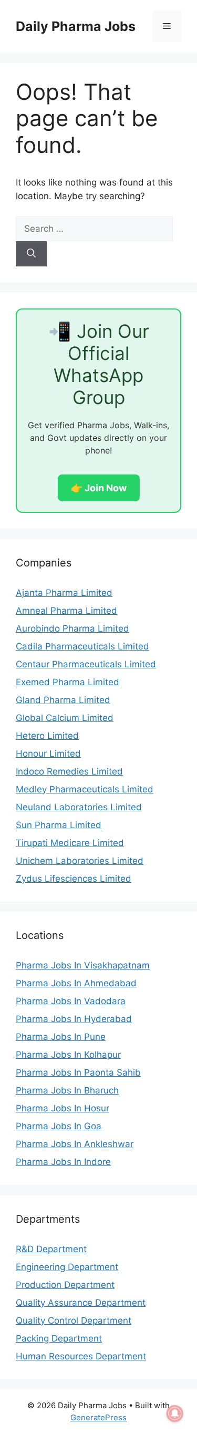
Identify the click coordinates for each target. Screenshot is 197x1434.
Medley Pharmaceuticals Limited (84, 789)
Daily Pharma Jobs (76, 26)
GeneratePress (98, 1417)
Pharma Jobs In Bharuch (67, 1090)
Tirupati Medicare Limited (70, 843)
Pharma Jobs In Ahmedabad (76, 983)
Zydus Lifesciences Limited (73, 878)
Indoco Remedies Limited (69, 771)
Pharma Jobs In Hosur (62, 1108)
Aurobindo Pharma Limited (72, 628)
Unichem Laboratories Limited (79, 860)
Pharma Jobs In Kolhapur (68, 1054)
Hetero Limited (47, 735)
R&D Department (51, 1249)
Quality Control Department (73, 1320)
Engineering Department (67, 1267)
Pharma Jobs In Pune (61, 1036)
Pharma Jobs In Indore (63, 1162)
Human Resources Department (81, 1356)
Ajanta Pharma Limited (64, 592)
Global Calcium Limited (64, 718)
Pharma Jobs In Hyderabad (74, 1019)
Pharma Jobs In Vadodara (71, 1001)
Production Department (65, 1285)
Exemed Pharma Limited (67, 682)
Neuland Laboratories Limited (79, 807)
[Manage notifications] (175, 1413)
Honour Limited (48, 753)
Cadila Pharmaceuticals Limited (82, 646)
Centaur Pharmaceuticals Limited (86, 664)
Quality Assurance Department (81, 1302)
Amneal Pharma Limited (66, 610)
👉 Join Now (99, 487)
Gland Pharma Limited (63, 700)
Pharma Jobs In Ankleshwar (74, 1144)
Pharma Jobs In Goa (58, 1126)
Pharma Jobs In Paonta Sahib (78, 1072)
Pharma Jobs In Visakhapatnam (83, 965)
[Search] (31, 253)
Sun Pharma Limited (58, 825)
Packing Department (59, 1338)
